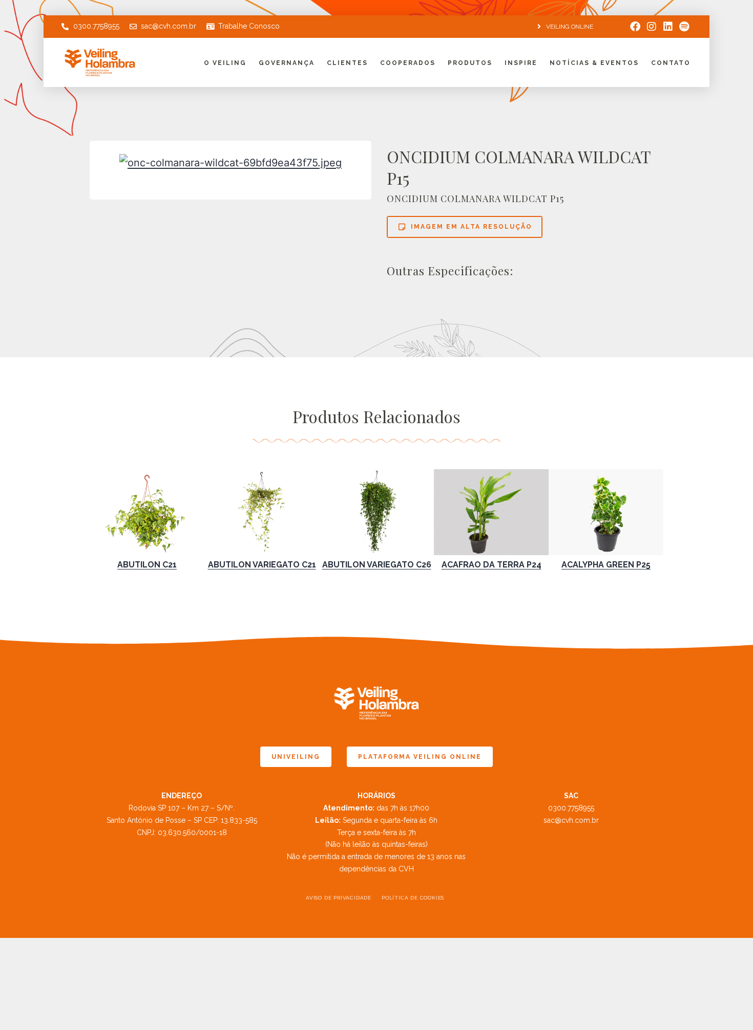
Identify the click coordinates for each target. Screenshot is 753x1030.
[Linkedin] (668, 26)
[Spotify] (684, 26)
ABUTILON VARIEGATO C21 (262, 564)
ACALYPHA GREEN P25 (606, 564)
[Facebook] (635, 26)
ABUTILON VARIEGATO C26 (376, 564)
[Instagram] (651, 26)
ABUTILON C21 (147, 564)
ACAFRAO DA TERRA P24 (491, 564)
